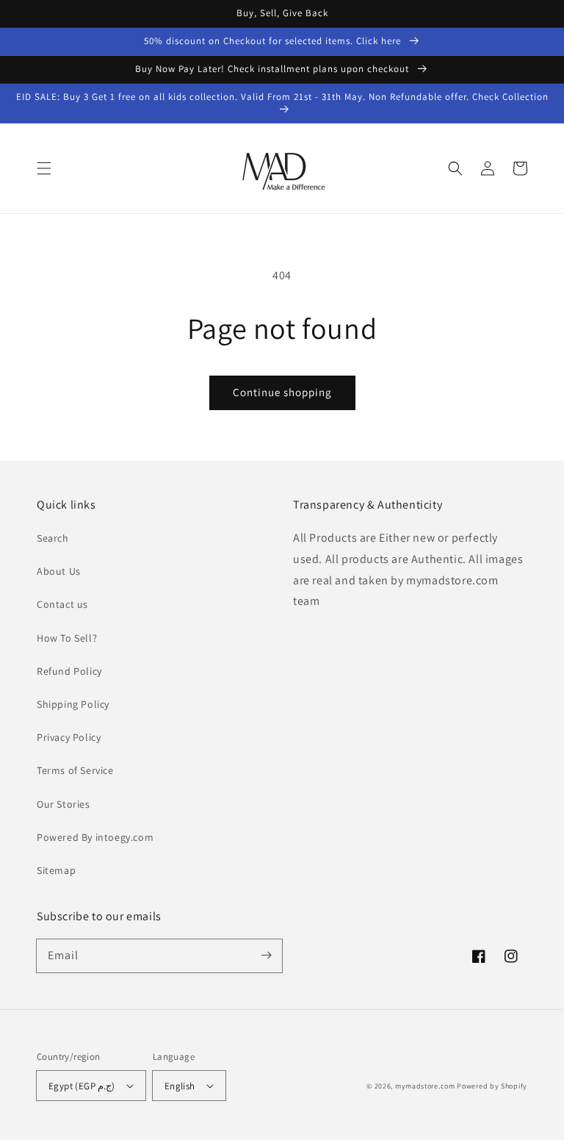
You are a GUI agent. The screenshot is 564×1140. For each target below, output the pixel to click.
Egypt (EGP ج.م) (81, 1086)
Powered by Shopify (492, 1086)
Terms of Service (75, 770)
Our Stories (63, 804)
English (179, 1086)
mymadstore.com (425, 1086)
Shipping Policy (73, 704)
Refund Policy (69, 671)
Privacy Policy (69, 737)
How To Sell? (67, 638)
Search (53, 538)
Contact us (62, 604)
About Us (59, 571)
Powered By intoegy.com (95, 837)
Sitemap (56, 870)
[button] (44, 168)
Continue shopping (282, 392)
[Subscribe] (266, 955)
